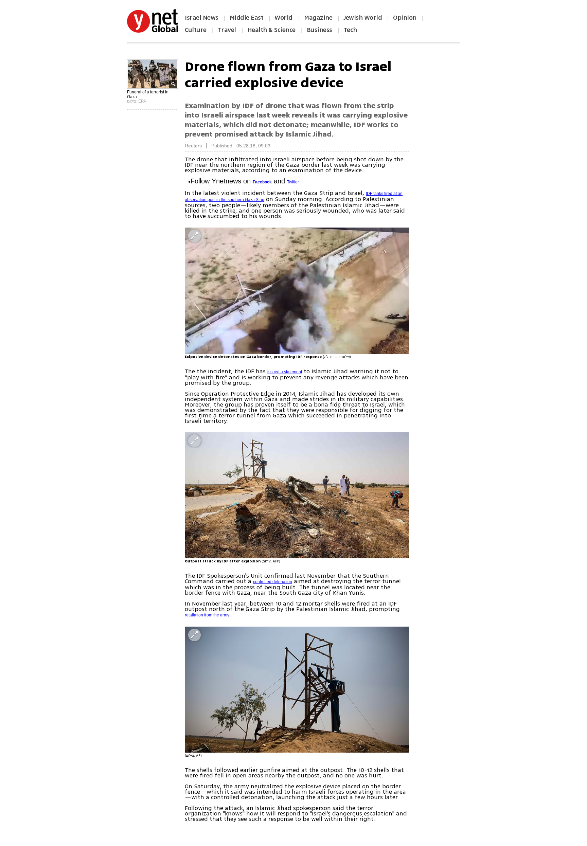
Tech (350, 30)
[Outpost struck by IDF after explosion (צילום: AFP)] (297, 495)
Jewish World (362, 17)
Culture (196, 30)
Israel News (201, 17)
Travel (227, 30)
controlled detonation (272, 581)
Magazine (318, 17)
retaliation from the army (207, 615)
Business (319, 30)
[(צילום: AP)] (297, 690)
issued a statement (284, 372)
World (284, 17)
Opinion (404, 17)
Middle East (247, 17)
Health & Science (271, 30)
